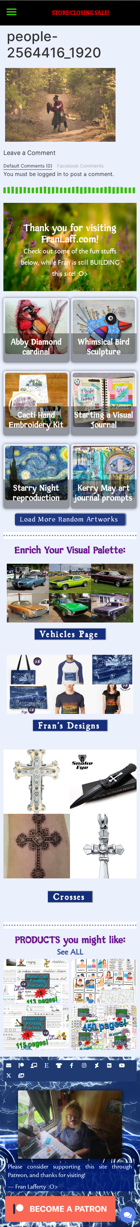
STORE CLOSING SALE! (80, 13)
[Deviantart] (97, 1066)
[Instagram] (85, 1066)
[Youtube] (123, 1066)
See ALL (70, 952)
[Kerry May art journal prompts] (104, 473)
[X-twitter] (9, 1076)
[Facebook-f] (72, 1066)
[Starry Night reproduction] (36, 473)
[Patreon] (22, 1066)
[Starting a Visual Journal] (104, 400)
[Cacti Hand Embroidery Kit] (36, 400)
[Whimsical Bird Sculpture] (104, 327)
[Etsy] (47, 1066)
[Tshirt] (60, 1066)
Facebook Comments (80, 166)
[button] (11, 12)
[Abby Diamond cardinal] (36, 327)
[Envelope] (9, 1066)
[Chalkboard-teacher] (35, 1066)
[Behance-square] (110, 1066)
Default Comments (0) (27, 166)
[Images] (22, 1076)
